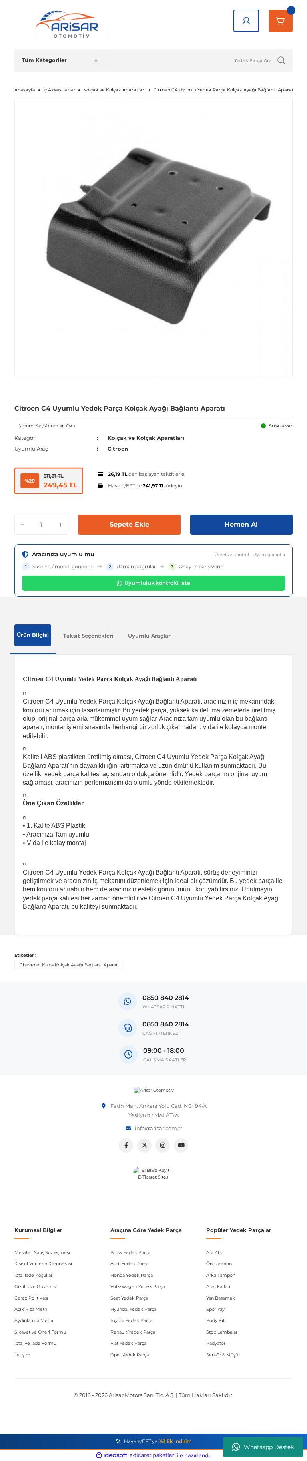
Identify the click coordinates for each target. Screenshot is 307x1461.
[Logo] (154, 1090)
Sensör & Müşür (223, 1355)
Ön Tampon (219, 1263)
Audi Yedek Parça (129, 1263)
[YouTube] (181, 1145)
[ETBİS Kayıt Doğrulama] (154, 1188)
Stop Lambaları (222, 1332)
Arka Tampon (220, 1275)
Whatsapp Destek (269, 1447)
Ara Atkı (214, 1252)
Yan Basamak (220, 1298)
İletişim (22, 1355)
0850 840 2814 (165, 1024)
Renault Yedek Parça (132, 1332)
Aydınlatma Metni (33, 1320)
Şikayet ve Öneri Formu (40, 1332)
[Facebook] (126, 1145)
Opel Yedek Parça (129, 1355)
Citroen (118, 448)
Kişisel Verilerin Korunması (43, 1263)
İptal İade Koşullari (34, 1275)
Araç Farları (218, 1286)
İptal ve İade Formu (35, 1343)
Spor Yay (215, 1309)
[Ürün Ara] (281, 60)
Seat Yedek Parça (129, 1298)
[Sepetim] (281, 21)
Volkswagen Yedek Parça (137, 1286)
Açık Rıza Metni (31, 1309)
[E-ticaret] (152, 1455)
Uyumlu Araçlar (149, 635)
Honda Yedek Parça (131, 1275)
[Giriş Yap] (246, 21)
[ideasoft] (112, 1455)
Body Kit (215, 1320)
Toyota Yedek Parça (131, 1320)
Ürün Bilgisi (33, 635)
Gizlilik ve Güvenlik (35, 1286)
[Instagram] (162, 1145)
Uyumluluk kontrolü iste (157, 583)
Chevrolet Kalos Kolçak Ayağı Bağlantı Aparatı (69, 965)
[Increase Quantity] (60, 524)
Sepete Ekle (129, 524)
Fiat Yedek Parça (128, 1343)
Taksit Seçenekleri (88, 635)
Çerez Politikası (31, 1298)
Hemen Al (241, 524)
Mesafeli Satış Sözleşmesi (42, 1252)
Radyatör (215, 1343)
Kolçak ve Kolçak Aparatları (146, 438)
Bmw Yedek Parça (130, 1252)
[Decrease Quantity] (23, 524)
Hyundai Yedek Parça (133, 1309)
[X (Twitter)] (144, 1145)
